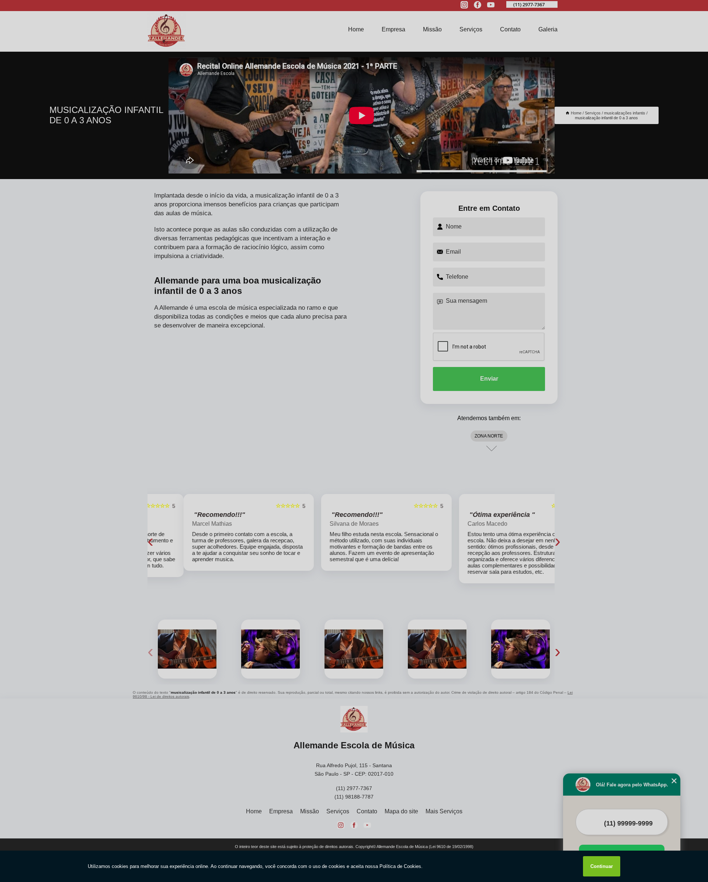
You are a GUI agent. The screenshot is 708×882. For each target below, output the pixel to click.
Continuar (601, 866)
